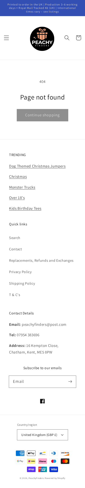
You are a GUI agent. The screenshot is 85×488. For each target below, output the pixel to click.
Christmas (18, 176)
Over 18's (17, 197)
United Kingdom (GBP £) (39, 435)
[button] (6, 38)
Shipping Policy (22, 283)
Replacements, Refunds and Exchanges (41, 260)
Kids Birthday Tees (25, 208)
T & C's (14, 294)
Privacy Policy (20, 271)
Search (14, 237)
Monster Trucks (22, 187)
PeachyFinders (36, 478)
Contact (15, 249)
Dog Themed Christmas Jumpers (37, 166)
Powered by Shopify (55, 478)
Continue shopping (42, 114)
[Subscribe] (70, 381)
